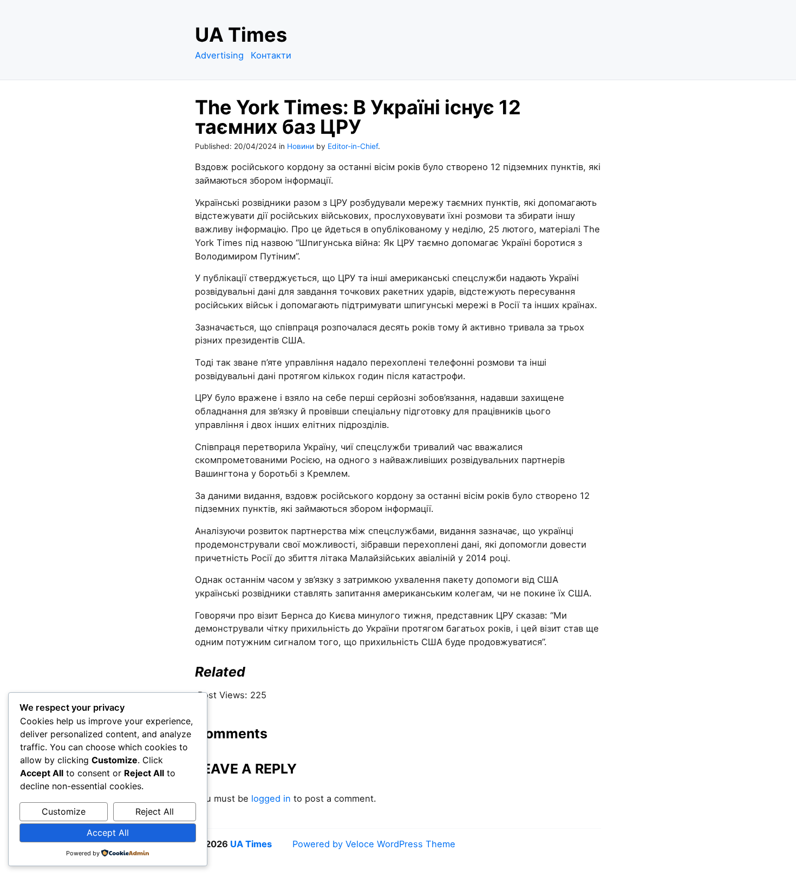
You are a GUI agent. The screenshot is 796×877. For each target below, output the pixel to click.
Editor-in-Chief (353, 146)
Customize (64, 811)
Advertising (219, 55)
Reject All (154, 811)
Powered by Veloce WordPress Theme (373, 844)
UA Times (241, 35)
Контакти (271, 55)
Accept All (108, 832)
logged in (271, 798)
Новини (300, 146)
